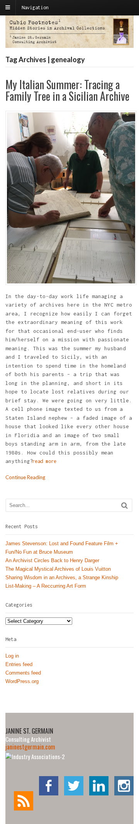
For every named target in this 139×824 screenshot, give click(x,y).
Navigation (35, 7)
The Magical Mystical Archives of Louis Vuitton (58, 569)
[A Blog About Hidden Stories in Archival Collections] (69, 44)
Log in (12, 656)
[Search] (124, 505)
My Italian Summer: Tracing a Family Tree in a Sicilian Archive (67, 90)
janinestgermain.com (30, 746)
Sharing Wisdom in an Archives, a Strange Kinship (61, 577)
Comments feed (23, 673)
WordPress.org (22, 681)
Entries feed (18, 664)
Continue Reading (25, 477)
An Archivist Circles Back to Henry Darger (52, 560)
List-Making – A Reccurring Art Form (45, 586)
